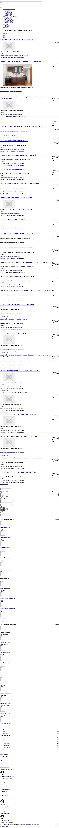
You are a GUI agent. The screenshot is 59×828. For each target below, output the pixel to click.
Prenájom (22, 149)
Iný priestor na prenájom (5, 652)
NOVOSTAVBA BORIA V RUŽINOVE (12, 169)
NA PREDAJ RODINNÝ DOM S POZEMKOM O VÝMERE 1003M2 (21, 458)
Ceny (3, 36)
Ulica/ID (2, 490)
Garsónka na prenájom (4, 284)
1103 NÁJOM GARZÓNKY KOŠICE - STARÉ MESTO (17, 276)
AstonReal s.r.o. (3, 782)
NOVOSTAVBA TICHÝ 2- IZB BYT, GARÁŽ (14, 141)
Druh (1, 492)
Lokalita (1, 487)
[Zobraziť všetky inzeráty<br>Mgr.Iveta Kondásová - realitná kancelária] (0, 59)
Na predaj (4, 731)
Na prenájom (5, 733)
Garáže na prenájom (9, 19)
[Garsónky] (6, 494)
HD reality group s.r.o (4, 767)
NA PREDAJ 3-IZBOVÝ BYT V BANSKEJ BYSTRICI (16, 248)
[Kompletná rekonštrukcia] (5, 509)
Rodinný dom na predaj (4, 91)
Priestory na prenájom (9, 21)
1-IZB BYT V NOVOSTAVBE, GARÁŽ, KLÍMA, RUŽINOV (18, 234)
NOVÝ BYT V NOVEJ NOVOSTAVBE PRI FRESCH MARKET (19, 183)
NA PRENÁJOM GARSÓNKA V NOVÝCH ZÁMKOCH (17, 305)
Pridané (1, 511)
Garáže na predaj (8, 12)
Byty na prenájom (8, 17)
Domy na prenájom (8, 18)
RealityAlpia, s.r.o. (4, 754)
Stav (1, 506)
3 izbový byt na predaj (4, 135)
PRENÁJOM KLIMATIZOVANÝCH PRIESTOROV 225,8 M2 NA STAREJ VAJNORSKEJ (27, 290)
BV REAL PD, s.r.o (4, 795)
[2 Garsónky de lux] (6, 496)
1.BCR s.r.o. (2, 811)
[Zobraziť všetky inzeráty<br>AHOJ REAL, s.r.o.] (0, 152)
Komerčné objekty (6, 745)
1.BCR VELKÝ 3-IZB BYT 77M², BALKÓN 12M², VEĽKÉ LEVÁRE (21, 126)
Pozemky (23, 55)
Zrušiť (9, 514)
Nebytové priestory (30, 298)
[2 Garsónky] (6, 495)
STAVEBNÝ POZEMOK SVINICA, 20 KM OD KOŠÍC (16, 39)
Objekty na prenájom (9, 22)
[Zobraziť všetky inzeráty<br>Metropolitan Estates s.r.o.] (0, 368)
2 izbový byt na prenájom (5, 149)
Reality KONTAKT (4, 316)
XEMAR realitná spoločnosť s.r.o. (6, 259)
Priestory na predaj (8, 14)
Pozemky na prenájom (9, 20)
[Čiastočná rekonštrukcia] (5, 508)
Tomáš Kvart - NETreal (5, 789)
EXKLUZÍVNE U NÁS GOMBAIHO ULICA (13, 319)
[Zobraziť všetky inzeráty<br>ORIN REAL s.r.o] (0, 469)
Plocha (1, 503)
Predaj (27, 55)
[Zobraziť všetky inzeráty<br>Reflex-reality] (0, 330)
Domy (17, 91)
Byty (16, 135)
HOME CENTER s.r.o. (5, 820)
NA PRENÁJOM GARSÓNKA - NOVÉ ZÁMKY (15, 392)
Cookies (37, 824)
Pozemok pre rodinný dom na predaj (7, 55)
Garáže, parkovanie (6, 747)
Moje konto (5, 24)
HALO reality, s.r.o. (4, 760)
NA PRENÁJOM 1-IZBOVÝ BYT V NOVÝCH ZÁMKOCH (18, 414)
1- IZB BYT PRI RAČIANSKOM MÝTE (12, 219)
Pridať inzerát (5, 27)
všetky (57, 519)
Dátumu (4, 35)
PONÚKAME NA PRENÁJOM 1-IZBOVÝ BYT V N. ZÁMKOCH (20, 436)
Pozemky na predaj (8, 13)
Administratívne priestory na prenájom (7, 298)
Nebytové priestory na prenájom (21, 298)
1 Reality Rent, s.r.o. (4, 804)
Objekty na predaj (8, 15)
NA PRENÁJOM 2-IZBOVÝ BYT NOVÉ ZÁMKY (15, 333)
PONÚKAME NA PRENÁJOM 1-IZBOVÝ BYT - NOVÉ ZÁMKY (20, 371)
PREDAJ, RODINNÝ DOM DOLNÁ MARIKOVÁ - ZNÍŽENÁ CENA (21, 61)
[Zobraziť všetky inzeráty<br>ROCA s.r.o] (0, 288)
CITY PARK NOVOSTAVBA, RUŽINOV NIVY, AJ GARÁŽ (18, 155)
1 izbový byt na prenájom (5, 191)
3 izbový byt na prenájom (5, 672)
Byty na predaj (8, 10)
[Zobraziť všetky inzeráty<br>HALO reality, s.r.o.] (0, 94)
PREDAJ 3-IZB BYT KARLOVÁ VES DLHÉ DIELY (16, 197)
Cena (1, 499)
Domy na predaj (8, 11)
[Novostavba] (5, 510)
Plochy (4, 37)
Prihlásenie (34, 824)
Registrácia (8, 26)
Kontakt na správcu (23, 824)
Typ (1, 497)
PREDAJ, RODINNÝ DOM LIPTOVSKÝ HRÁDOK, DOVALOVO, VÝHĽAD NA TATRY (27, 262)
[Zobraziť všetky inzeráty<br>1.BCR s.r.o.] (0, 138)
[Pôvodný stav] (5, 507)
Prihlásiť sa (8, 25)
